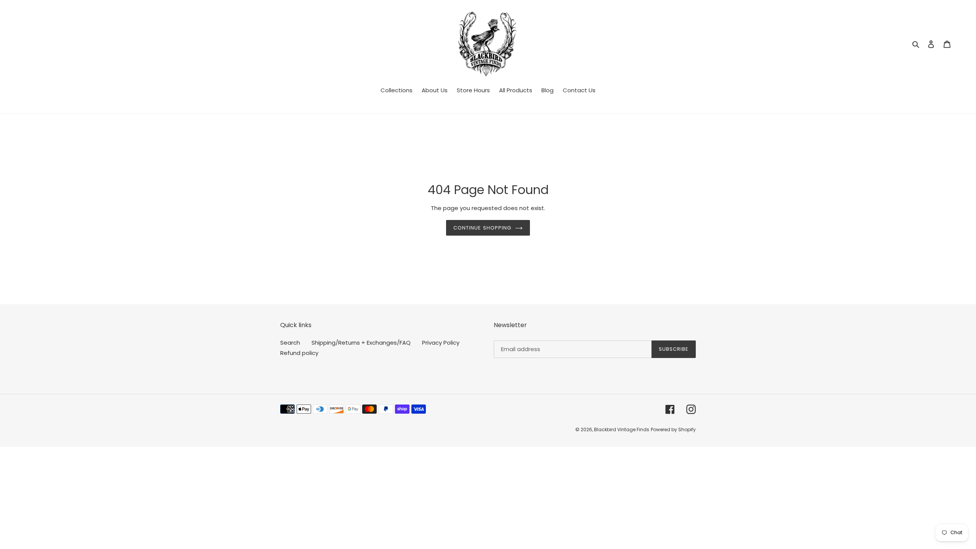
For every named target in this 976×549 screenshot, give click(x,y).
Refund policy (299, 353)
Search (290, 343)
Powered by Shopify (673, 429)
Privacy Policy (440, 343)
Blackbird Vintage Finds (621, 429)
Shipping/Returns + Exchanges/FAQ (361, 343)
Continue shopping (482, 227)
